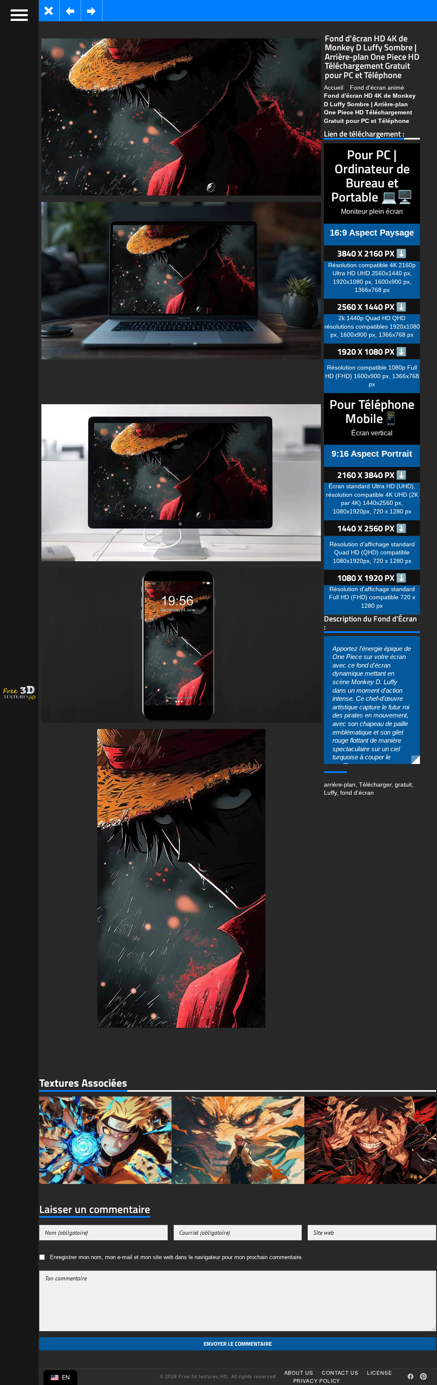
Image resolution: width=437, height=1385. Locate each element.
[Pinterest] (423, 1376)
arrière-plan (339, 784)
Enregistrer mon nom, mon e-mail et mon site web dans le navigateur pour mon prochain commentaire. (176, 1257)
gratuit (403, 784)
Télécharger (375, 784)
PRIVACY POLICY (317, 1380)
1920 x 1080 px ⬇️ (372, 351)
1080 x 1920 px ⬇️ (372, 577)
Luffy (330, 792)
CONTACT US (340, 1372)
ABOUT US (298, 1372)
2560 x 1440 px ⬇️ (372, 306)
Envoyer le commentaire (238, 1343)
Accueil (333, 87)
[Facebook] (410, 1376)
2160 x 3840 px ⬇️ (372, 474)
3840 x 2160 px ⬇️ (372, 253)
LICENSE (379, 1372)
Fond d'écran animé (377, 87)
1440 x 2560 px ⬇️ (372, 528)
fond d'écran (357, 792)
